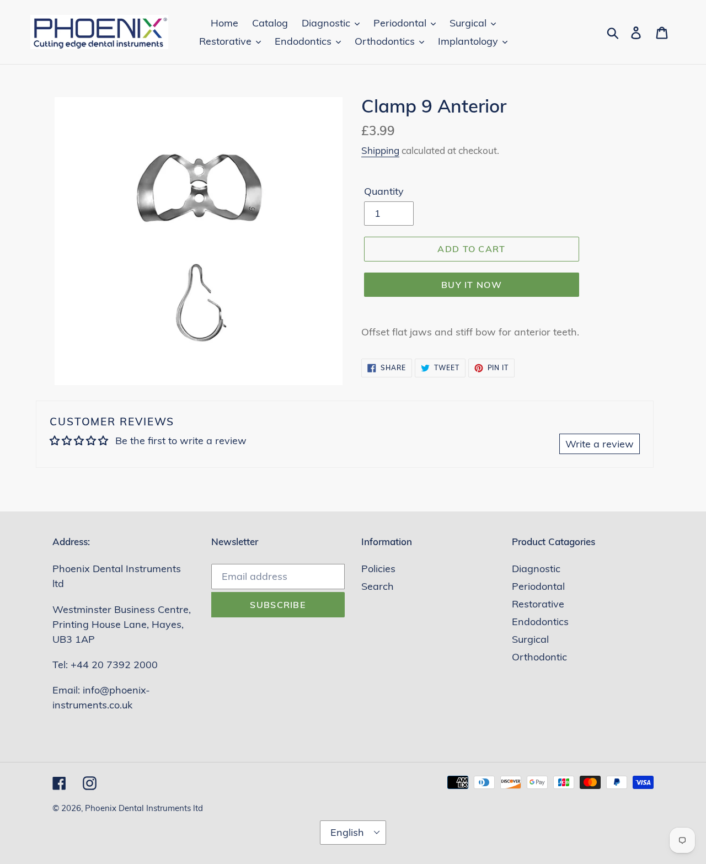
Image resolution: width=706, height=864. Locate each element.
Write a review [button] (599, 444)
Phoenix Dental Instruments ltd (144, 808)
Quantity (384, 191)
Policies (378, 568)
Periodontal (538, 586)
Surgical (530, 639)
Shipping (380, 150)
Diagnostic (536, 568)
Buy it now (471, 284)
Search (377, 586)
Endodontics (540, 621)
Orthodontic (539, 656)
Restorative (538, 604)
